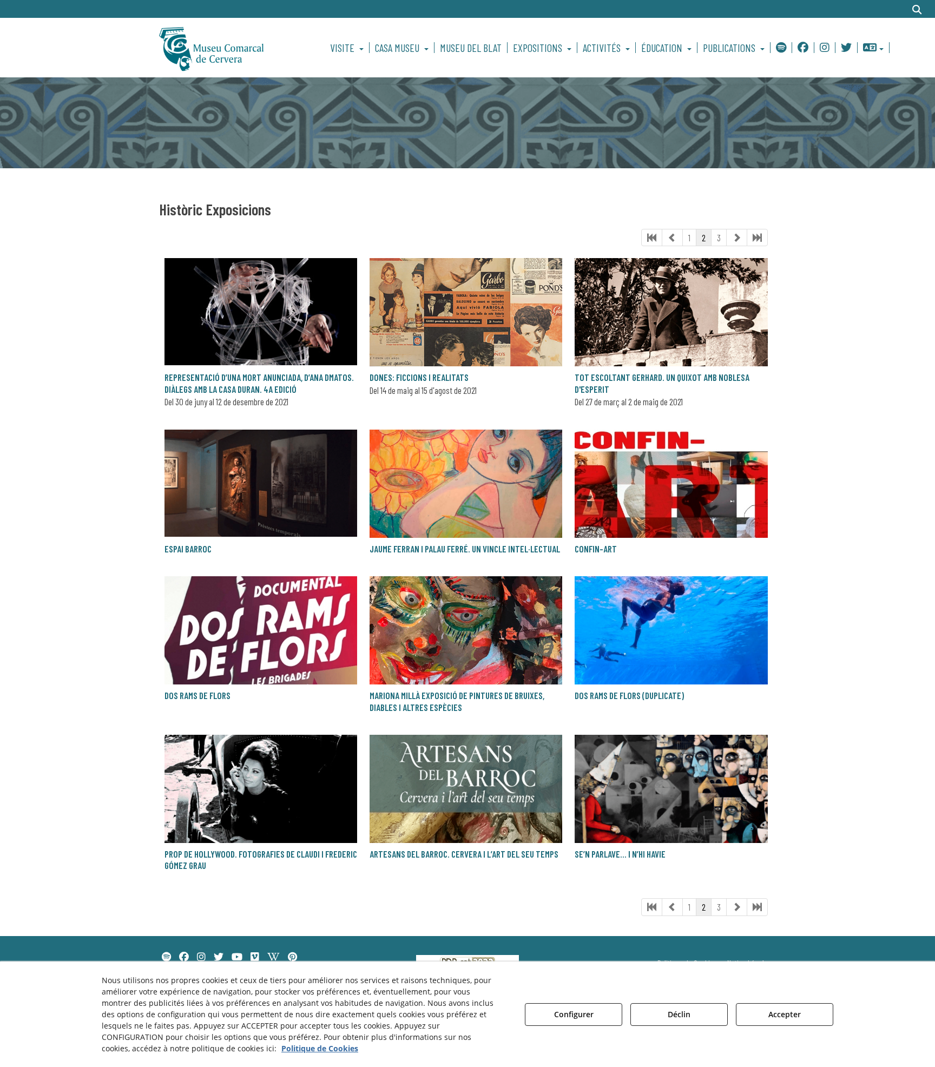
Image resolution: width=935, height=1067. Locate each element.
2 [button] (704, 237)
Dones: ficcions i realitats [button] (419, 377)
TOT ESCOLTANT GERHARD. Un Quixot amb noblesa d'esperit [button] (662, 383)
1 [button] (689, 237)
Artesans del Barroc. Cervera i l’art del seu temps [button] (464, 853)
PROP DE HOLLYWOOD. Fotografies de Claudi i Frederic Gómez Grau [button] (260, 859)
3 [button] (719, 237)
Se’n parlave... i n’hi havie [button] (620, 853)
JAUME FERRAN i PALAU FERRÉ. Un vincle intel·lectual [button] (465, 548)
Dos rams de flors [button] (197, 695)
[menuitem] (348, 47)
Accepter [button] (784, 1014)
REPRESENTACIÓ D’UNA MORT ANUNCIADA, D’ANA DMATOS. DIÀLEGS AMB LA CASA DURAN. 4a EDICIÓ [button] (259, 383)
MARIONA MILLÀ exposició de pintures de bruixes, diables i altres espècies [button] (457, 701)
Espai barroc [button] (188, 548)
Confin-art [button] (596, 548)
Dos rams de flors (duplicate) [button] (629, 695)
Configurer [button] (574, 1014)
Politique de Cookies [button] (319, 1048)
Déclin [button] (679, 1014)
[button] (230, 47)
